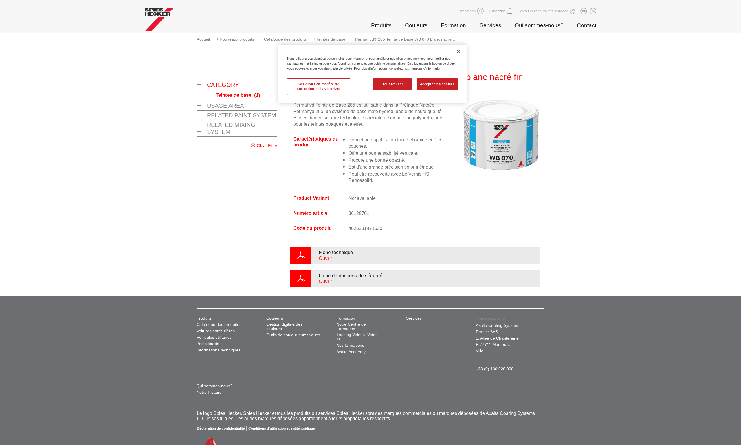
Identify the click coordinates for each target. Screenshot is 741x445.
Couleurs (416, 25)
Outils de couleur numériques (293, 335)
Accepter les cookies (437, 84)
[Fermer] (458, 51)
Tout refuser (392, 84)
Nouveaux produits (237, 39)
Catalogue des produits (285, 39)
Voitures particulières (216, 331)
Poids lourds (208, 344)
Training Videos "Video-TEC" (357, 337)
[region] (372, 74)
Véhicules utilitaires (214, 337)
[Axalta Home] (159, 21)
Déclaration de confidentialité (221, 428)
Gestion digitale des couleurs (284, 326)
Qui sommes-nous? (539, 25)
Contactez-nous (490, 319)
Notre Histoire (209, 392)
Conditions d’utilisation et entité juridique (281, 428)
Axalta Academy (351, 352)
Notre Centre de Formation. (351, 326)
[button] (480, 11)
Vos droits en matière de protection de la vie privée (318, 86)
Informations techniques (219, 350)
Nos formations (350, 345)
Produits (381, 25)
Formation (453, 25)
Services (490, 25)
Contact (586, 25)
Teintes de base (330, 39)
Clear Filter (267, 145)
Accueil (203, 39)
